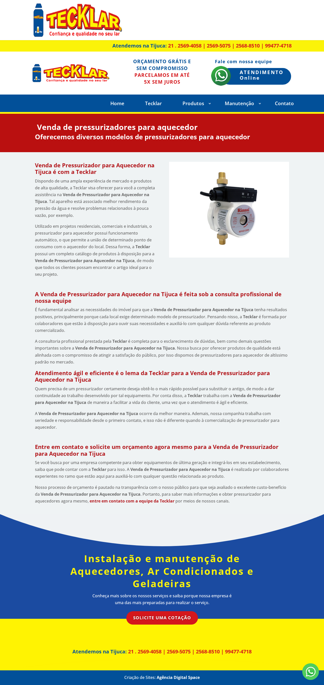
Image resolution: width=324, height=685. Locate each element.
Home (117, 104)
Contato (284, 104)
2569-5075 (219, 45)
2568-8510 (248, 45)
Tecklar (153, 104)
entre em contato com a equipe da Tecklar (132, 501)
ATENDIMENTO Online (262, 75)
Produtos (193, 104)
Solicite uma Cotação (162, 618)
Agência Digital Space (178, 677)
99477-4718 (278, 45)
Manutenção (239, 104)
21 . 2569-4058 (184, 45)
